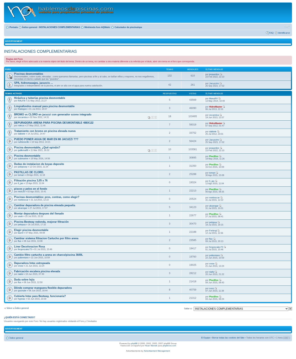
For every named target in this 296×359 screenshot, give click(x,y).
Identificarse (284, 33)
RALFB (21, 100)
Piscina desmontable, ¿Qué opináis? (37, 147)
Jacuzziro (214, 83)
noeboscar (23, 200)
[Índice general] (60, 12)
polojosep (22, 167)
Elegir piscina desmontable (31, 230)
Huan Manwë (151, 346)
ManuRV (213, 98)
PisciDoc (213, 156)
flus (19, 241)
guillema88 (23, 150)
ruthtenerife (23, 142)
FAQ (271, 33)
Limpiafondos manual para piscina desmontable (44, 106)
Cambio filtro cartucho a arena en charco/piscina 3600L (48, 254)
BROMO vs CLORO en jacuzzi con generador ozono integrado (52, 114)
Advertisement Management (157, 351)
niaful (20, 274)
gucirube (22, 290)
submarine (23, 158)
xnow (20, 266)
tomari (21, 175)
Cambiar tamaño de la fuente (287, 26)
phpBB (134, 343)
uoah (20, 216)
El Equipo (205, 337)
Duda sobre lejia (24, 279)
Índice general (29, 27)
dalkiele (21, 133)
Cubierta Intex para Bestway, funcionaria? (40, 296)
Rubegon (22, 109)
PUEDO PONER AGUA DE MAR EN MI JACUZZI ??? (46, 139)
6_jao (20, 183)
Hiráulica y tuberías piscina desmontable (39, 97)
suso (211, 288)
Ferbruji (213, 230)
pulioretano (23, 257)
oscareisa (23, 117)
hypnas (21, 299)
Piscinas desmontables (28, 73)
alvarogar (22, 208)
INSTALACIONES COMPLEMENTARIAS (59, 27)
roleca (21, 125)
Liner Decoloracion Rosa (29, 246)
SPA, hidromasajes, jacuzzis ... (33, 82)
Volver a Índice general (17, 308)
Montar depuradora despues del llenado (39, 213)
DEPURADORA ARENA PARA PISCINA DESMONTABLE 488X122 (53, 122)
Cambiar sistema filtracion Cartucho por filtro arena (46, 238)
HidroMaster (215, 107)
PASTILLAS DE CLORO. (29, 172)
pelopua (22, 224)
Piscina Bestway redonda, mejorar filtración (41, 221)
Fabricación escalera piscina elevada (37, 271)
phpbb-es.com (169, 346)
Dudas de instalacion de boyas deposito (39, 164)
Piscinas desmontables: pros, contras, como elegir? (46, 197)
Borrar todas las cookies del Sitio (228, 337)
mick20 (21, 191)
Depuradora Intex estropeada (32, 263)
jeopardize (214, 74)
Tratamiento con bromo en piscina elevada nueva (45, 130)
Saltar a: (188, 308)
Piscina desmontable (27, 155)
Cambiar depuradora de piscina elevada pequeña (44, 205)
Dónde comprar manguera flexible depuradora (43, 287)
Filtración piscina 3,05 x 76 (31, 180)
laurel (20, 233)
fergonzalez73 (25, 249)
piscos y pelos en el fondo (30, 188)
